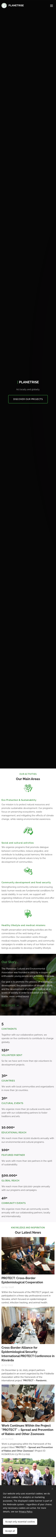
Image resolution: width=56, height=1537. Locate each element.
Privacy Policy (25, 1511)
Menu (52, 6)
